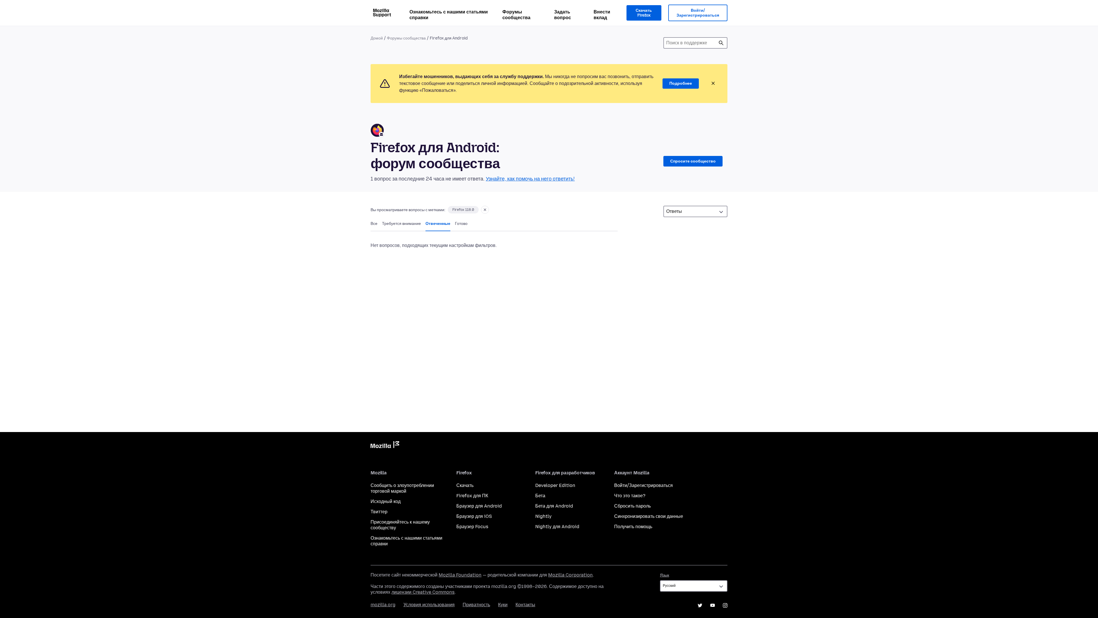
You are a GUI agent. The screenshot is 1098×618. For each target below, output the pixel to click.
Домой (377, 38)
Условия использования (429, 604)
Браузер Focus (472, 526)
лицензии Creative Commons (423, 592)
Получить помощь (633, 526)
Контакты (525, 604)
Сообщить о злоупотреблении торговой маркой (402, 488)
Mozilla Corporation (570, 575)
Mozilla (385, 445)
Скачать (465, 485)
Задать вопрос (562, 14)
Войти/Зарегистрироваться (698, 13)
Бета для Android (554, 506)
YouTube (712, 605)
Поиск (721, 42)
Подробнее (680, 83)
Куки (503, 604)
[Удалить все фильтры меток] (485, 210)
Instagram (725, 605)
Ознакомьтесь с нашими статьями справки (448, 14)
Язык (664, 575)
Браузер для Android (479, 506)
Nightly (543, 516)
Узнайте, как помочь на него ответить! (530, 179)
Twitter (700, 605)
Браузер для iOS (474, 516)
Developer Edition (555, 485)
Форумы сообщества (516, 14)
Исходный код (386, 501)
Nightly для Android (557, 526)
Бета (540, 495)
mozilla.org (383, 604)
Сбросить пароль (632, 506)
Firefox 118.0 (463, 210)
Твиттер (379, 511)
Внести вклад (602, 14)
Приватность (476, 604)
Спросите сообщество (693, 161)
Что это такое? (629, 495)
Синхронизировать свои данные (648, 516)
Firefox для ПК (472, 495)
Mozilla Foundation (460, 575)
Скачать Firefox (644, 13)
